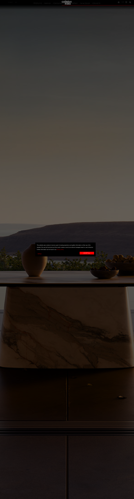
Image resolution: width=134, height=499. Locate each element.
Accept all (87, 253)
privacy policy (60, 249)
